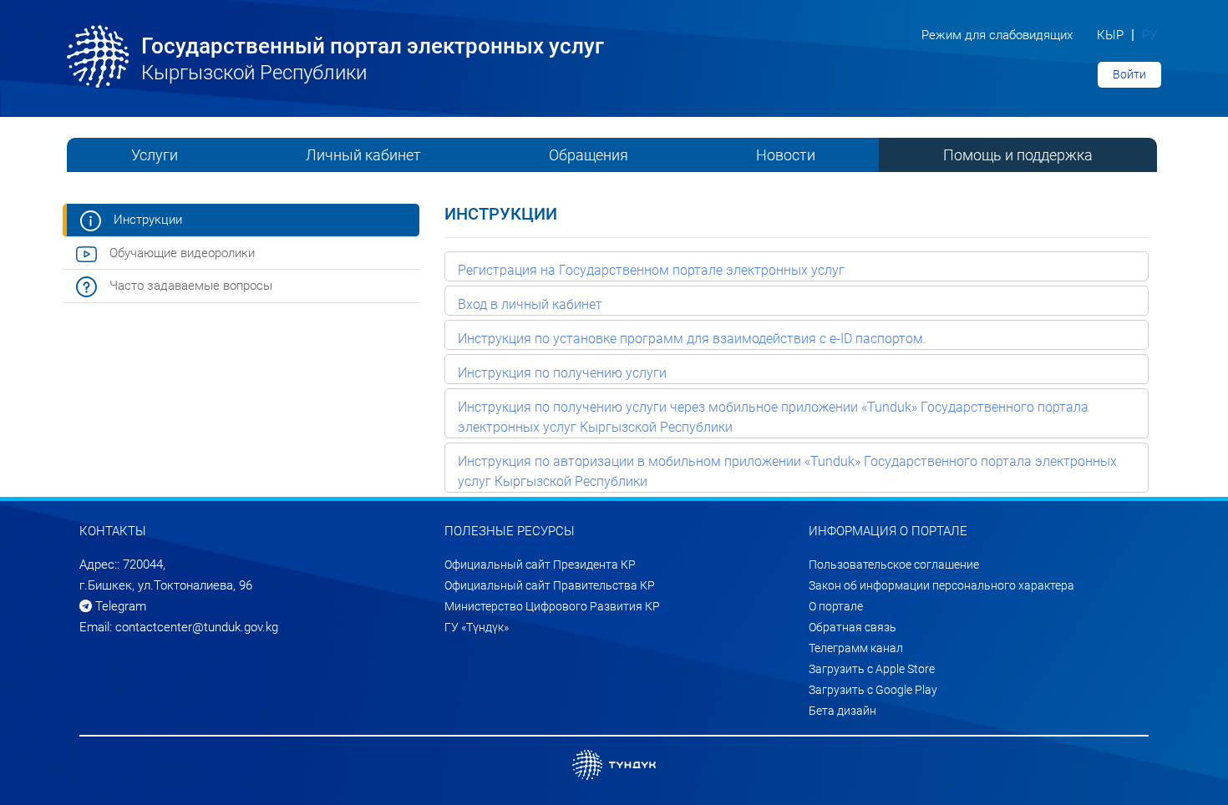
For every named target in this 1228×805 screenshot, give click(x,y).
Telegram (119, 606)
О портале (836, 606)
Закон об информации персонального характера (941, 585)
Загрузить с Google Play (873, 689)
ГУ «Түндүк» (476, 627)
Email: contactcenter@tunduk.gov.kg (178, 627)
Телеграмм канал (856, 648)
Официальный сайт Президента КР (540, 564)
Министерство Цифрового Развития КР (552, 606)
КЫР (1112, 35)
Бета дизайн (842, 710)
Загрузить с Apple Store (872, 669)
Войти (1129, 74)
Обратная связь (852, 627)
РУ (1149, 35)
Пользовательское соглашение (894, 564)
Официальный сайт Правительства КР (549, 585)
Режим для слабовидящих (997, 35)
